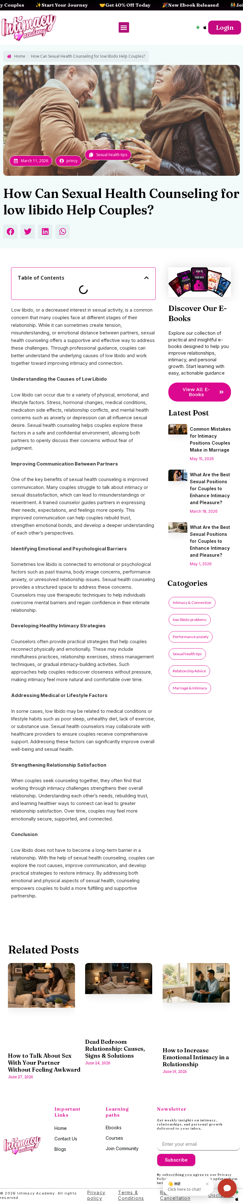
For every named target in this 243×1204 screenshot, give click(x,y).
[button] (124, 27)
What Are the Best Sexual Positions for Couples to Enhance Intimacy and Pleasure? (210, 488)
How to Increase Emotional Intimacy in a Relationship (196, 1057)
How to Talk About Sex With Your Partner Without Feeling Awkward (44, 1062)
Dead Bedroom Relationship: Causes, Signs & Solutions (115, 1048)
